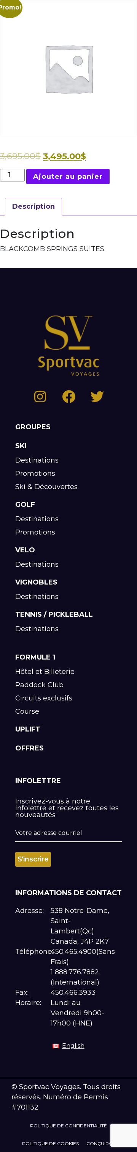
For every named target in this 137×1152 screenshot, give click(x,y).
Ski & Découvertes (46, 487)
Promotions (35, 473)
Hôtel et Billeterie (45, 671)
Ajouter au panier (68, 176)
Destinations (37, 460)
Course (27, 711)
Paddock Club (39, 685)
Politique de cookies (50, 1143)
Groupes (33, 427)
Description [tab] (33, 206)
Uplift (27, 729)
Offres (29, 748)
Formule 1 (35, 657)
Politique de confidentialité (68, 1126)
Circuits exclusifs (43, 698)
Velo (25, 550)
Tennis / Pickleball (54, 614)
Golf (25, 504)
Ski (21, 446)
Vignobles (36, 582)
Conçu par (100, 1143)
